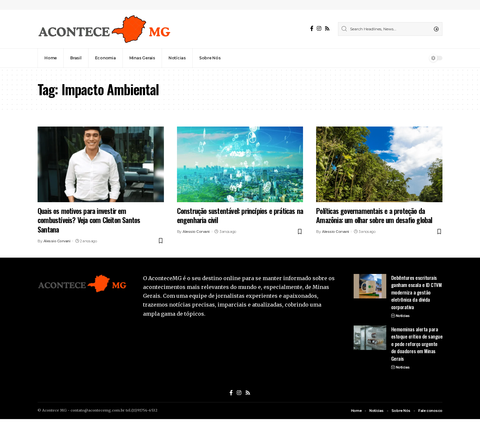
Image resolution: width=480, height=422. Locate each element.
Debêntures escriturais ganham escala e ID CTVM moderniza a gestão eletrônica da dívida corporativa (416, 292)
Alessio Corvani (57, 241)
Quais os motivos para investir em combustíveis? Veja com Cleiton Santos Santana (89, 219)
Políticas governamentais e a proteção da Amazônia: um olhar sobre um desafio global (374, 215)
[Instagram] (319, 28)
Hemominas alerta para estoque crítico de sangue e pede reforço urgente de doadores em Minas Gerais (417, 343)
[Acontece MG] (104, 29)
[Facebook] (312, 28)
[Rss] (327, 28)
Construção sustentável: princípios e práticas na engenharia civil (240, 215)
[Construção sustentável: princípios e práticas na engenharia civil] (240, 164)
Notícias (403, 315)
